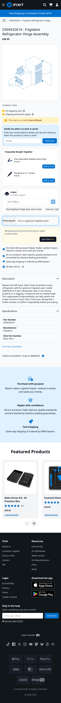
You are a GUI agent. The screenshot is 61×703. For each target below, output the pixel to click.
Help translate (28, 635)
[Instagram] (25, 644)
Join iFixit (48, 239)
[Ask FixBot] (53, 201)
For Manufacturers (40, 560)
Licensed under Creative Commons (30, 689)
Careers (6, 560)
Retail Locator (38, 555)
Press (34, 564)
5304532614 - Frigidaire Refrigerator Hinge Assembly (29, 20)
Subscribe (51, 615)
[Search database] (45, 5)
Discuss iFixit (8, 555)
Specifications (9, 311)
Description (8, 278)
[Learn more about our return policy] (23, 266)
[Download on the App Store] (43, 584)
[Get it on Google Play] (43, 594)
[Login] (57, 5)
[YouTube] (30, 644)
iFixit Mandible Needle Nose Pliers (30, 159)
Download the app (42, 578)
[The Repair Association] (53, 644)
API (3, 564)
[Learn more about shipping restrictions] (24, 111)
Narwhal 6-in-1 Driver (24, 173)
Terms (5, 592)
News (34, 569)
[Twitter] (19, 644)
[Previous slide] (27, 523)
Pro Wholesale (38, 551)
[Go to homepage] (16, 4)
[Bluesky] (41, 644)
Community (37, 546)
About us (6, 546)
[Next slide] (33, 523)
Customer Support (11, 551)
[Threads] (47, 644)
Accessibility (8, 583)
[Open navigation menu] (3, 5)
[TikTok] (8, 644)
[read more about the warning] (43, 356)
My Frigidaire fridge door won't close (23, 209)
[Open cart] (51, 5)
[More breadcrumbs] (4, 20)
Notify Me (49, 140)
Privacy (5, 588)
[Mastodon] (36, 644)
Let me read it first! (14, 621)
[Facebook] (13, 644)
